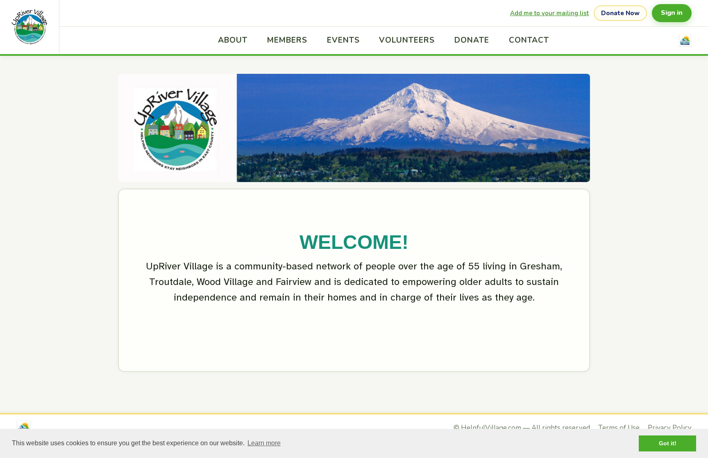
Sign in (672, 12)
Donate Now (620, 13)
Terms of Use (619, 428)
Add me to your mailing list (549, 13)
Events (343, 40)
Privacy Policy (670, 428)
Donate (471, 40)
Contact (529, 40)
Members (287, 40)
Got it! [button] (667, 443)
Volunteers (407, 40)
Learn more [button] (264, 443)
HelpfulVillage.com (491, 428)
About (232, 40)
